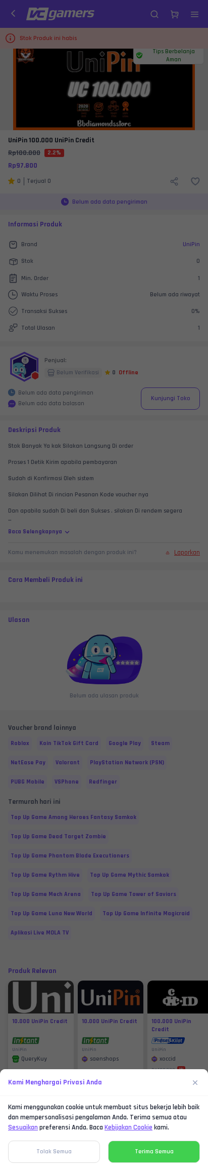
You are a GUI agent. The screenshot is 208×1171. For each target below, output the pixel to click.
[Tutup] (195, 1082)
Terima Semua (154, 1151)
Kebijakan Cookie (128, 1127)
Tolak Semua (54, 1151)
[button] (104, 585)
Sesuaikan (23, 1127)
